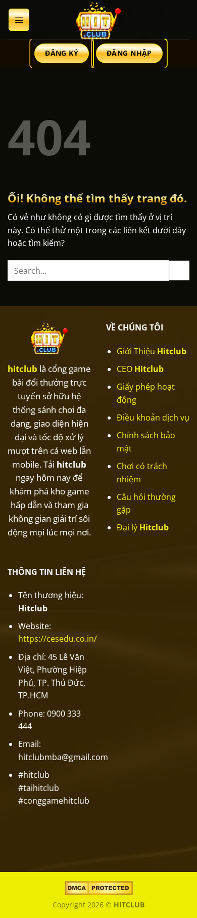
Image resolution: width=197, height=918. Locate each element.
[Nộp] (179, 270)
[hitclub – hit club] (98, 19)
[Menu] (19, 20)
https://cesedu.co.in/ (57, 638)
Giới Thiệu (151, 351)
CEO (140, 368)
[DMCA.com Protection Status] (99, 887)
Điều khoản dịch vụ (153, 417)
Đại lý (143, 527)
